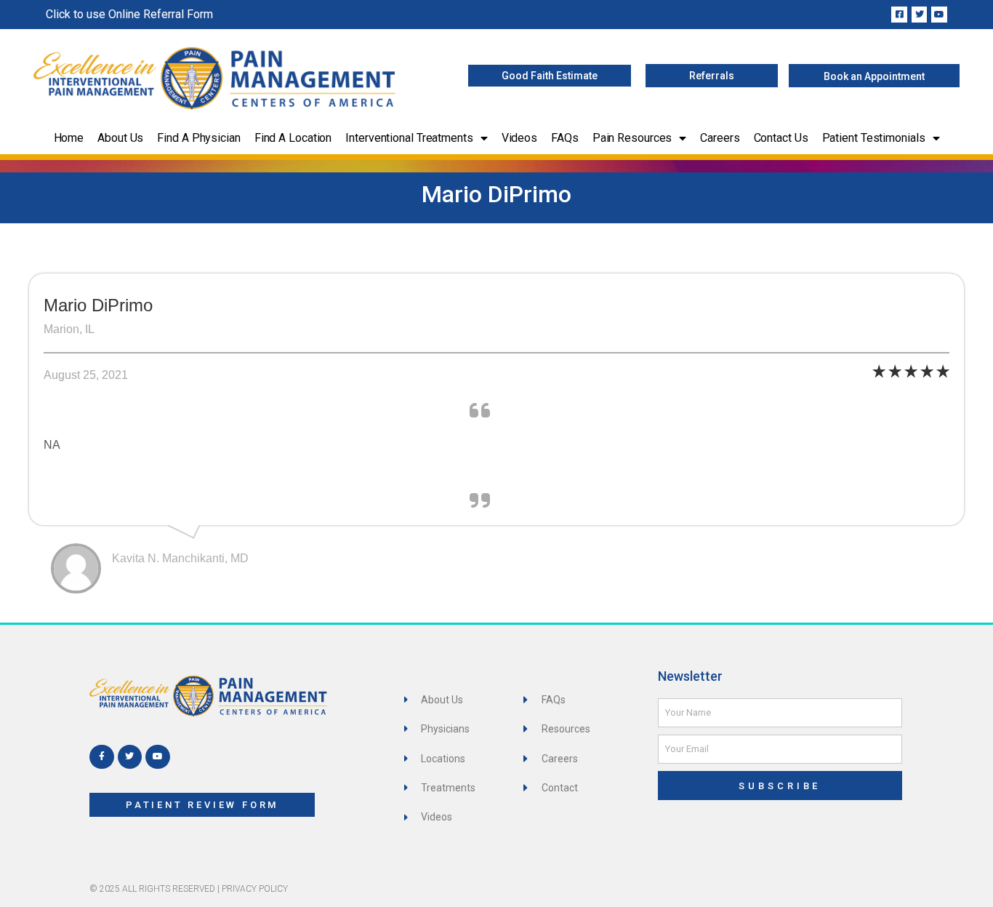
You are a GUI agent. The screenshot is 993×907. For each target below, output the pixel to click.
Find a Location (293, 138)
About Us (120, 138)
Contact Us (781, 138)
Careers (719, 138)
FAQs (565, 138)
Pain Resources (632, 138)
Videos (519, 138)
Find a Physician (198, 138)
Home (69, 138)
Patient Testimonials (873, 138)
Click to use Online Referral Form (129, 14)
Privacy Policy (255, 889)
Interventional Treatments (409, 138)
